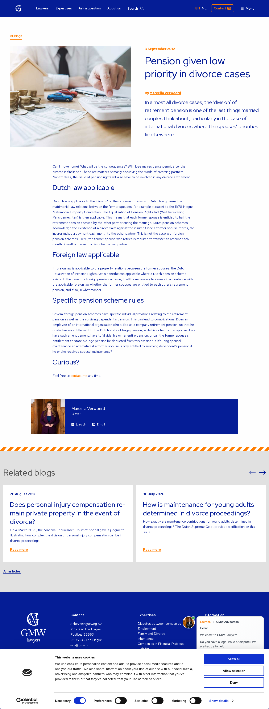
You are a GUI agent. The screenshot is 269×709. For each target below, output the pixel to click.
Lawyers (42, 8)
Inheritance (146, 638)
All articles (12, 571)
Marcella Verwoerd (165, 93)
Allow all (234, 659)
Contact (220, 8)
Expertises (63, 8)
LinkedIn (81, 424)
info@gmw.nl (79, 645)
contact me (79, 375)
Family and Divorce (151, 633)
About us (114, 8)
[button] (252, 473)
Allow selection (234, 671)
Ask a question (90, 8)
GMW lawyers (18, 8)
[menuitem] (42, 8)
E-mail (101, 424)
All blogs (16, 36)
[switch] (121, 700)
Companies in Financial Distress (161, 643)
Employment (147, 628)
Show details (218, 700)
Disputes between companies (159, 623)
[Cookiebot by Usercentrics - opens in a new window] (27, 701)
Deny (234, 682)
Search (133, 8)
